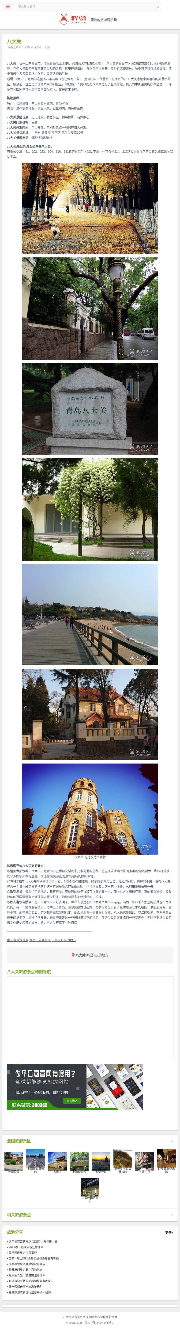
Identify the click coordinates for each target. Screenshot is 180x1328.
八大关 (11, 63)
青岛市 (46, 132)
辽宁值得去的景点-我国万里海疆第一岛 (33, 1241)
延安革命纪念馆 (166, 1170)
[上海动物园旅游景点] (79, 1161)
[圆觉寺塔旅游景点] (101, 1161)
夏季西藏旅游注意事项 (23, 1253)
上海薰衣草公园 (35, 1170)
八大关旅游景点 (73, 1317)
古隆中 (57, 1172)
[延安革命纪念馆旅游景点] (166, 1158)
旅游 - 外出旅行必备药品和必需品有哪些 (34, 1258)
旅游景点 (36, 47)
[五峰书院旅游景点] (144, 1161)
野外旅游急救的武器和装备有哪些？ (31, 1281)
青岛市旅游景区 (40, 940)
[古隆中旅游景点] (57, 1161)
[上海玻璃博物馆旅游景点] (90, 1186)
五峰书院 (144, 1172)
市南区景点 (14, 47)
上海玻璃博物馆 (90, 1199)
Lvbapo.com (76, 1322)
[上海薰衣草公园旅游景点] (35, 1158)
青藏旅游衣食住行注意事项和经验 (30, 1292)
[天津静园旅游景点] (13, 1161)
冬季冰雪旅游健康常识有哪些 (27, 1264)
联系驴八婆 (110, 1317)
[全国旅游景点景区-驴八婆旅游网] (90, 19)
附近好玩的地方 (91, 955)
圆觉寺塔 (101, 1172)
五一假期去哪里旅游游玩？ (25, 1286)
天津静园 (13, 1172)
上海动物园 (79, 1172)
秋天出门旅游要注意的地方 (25, 1270)
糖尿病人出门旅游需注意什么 (27, 1275)
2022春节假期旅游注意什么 (26, 1247)
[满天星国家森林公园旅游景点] (122, 1158)
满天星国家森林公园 (122, 1170)
